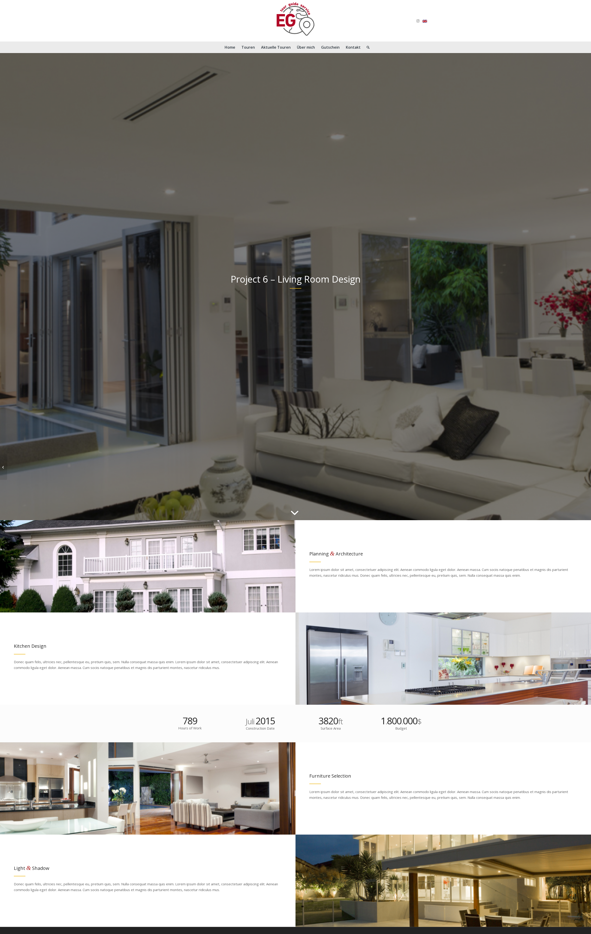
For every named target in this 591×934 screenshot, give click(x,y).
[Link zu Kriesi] (424, 20)
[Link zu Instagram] (417, 20)
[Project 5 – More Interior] (3, 467)
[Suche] (367, 47)
